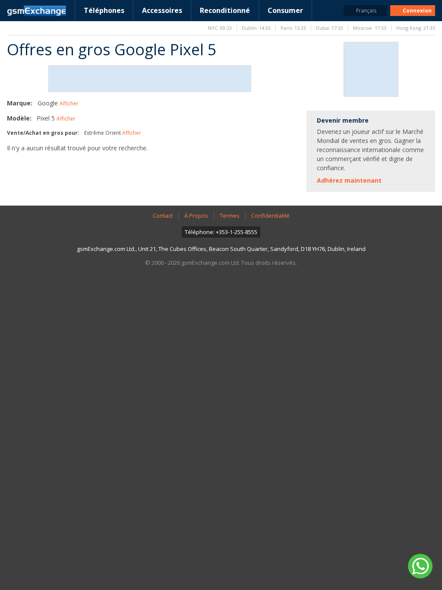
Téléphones (104, 10)
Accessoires (162, 10)
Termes (230, 215)
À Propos (196, 215)
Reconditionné (225, 10)
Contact (163, 215)
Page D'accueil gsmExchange (36, 11)
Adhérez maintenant (349, 180)
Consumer (285, 10)
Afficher (69, 103)
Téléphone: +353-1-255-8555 (221, 232)
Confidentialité (270, 215)
